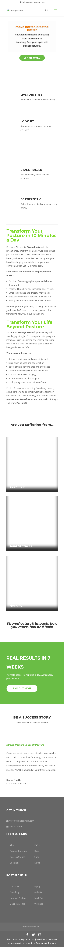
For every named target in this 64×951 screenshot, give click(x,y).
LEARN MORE (32, 57)
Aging (37, 886)
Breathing (14, 892)
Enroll (37, 862)
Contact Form (15, 826)
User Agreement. (39, 943)
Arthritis (38, 892)
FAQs (37, 845)
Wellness (38, 903)
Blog (36, 851)
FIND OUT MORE (22, 688)
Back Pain (14, 886)
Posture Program (18, 851)
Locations (14, 862)
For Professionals (30, 926)
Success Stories (17, 857)
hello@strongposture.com (21, 820)
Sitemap (52, 943)
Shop (36, 857)
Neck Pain (39, 898)
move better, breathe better (32, 28)
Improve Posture (18, 898)
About (13, 845)
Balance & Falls (17, 903)
